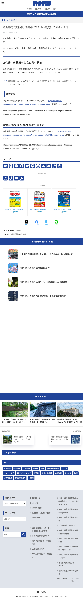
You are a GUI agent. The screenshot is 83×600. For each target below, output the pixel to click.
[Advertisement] (41, 320)
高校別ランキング (24, 473)
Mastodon (36, 518)
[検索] (23, 534)
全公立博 (68, 473)
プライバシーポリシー (59, 596)
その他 (35, 468)
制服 (76, 473)
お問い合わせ (44, 596)
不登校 (31, 478)
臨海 (55, 9)
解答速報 (58, 473)
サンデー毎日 (9, 473)
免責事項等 (34, 596)
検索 (30, 9)
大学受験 (26, 468)
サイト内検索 (23, 596)
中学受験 (17, 468)
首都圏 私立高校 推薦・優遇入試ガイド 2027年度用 (15, 209)
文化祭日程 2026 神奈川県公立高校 (41, 14)
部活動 (36, 473)
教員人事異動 (47, 473)
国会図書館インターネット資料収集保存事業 (41, 529)
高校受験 (15, 234)
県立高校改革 (20, 478)
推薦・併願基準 (53, 468)
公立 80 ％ (38, 9)
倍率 (42, 468)
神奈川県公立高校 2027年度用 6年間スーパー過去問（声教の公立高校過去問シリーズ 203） (64, 209)
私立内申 (47, 9)
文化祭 (18, 231)
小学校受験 (8, 478)
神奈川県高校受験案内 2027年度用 (39, 209)
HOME (42, 592)
